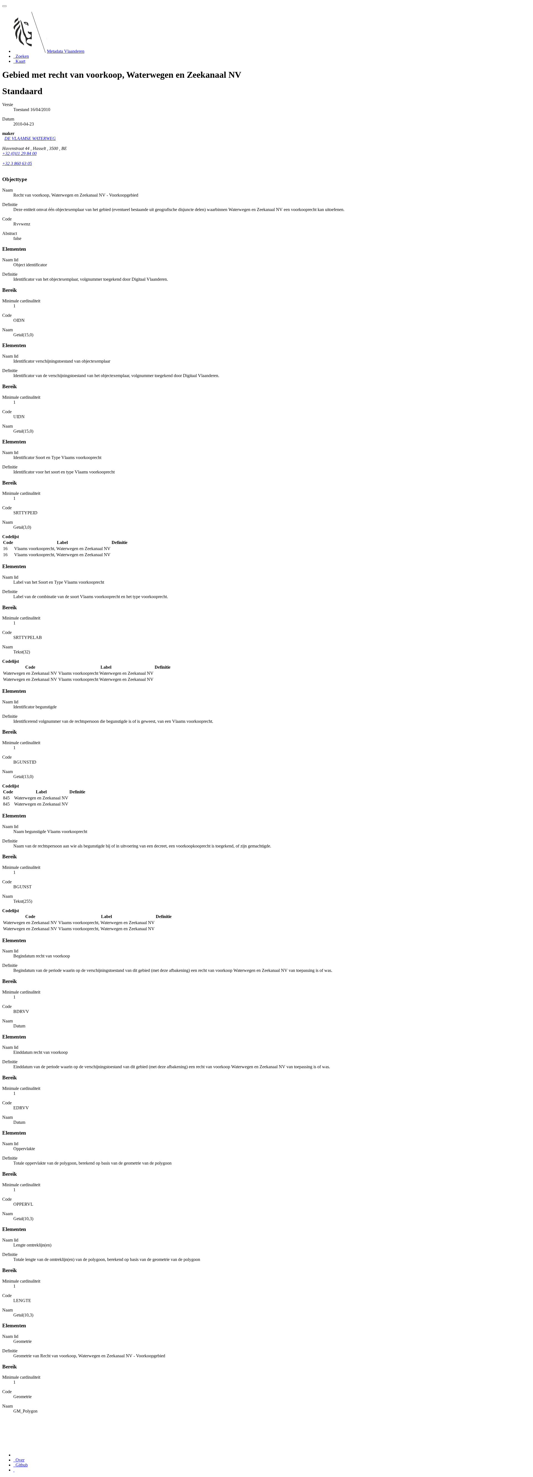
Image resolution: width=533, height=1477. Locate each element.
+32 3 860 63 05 (17, 163)
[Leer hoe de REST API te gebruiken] (13, 1470)
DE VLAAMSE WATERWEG (30, 138)
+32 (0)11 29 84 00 (19, 153)
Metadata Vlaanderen (65, 51)
